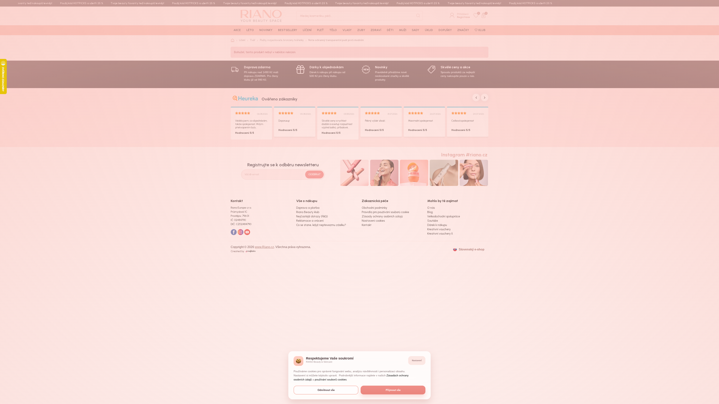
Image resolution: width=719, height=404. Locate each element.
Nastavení (417, 360)
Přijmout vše (393, 390)
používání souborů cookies (331, 379)
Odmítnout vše (326, 390)
